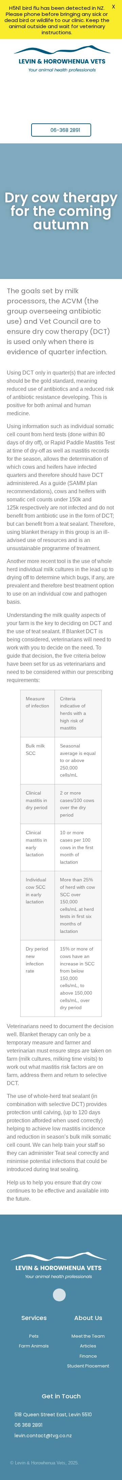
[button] (61, 95)
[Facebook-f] (59, 1294)
